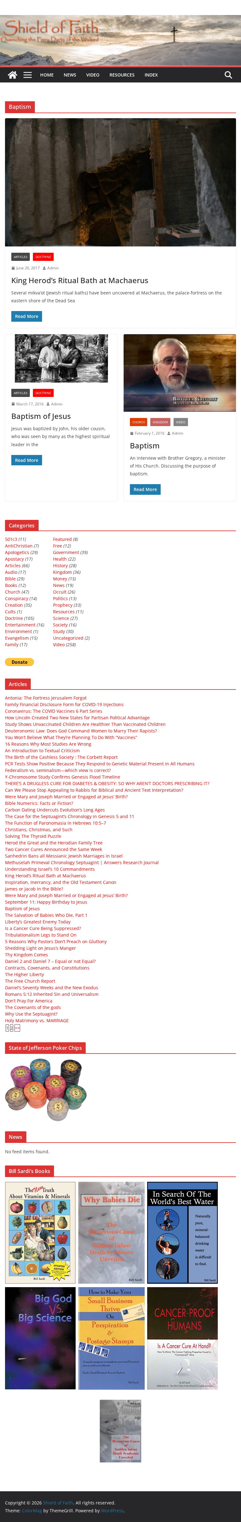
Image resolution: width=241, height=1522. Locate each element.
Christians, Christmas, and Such (38, 829)
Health (60, 559)
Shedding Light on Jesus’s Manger (40, 948)
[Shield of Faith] (12, 74)
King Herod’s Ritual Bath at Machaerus (79, 280)
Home (47, 75)
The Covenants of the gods (33, 1007)
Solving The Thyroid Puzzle (33, 836)
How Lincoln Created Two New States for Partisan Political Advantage (77, 718)
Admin (53, 268)
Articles (20, 257)
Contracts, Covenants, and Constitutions (47, 968)
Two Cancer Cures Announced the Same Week (53, 849)
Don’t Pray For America (28, 1001)
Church (138, 422)
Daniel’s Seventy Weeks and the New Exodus (51, 988)
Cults (10, 612)
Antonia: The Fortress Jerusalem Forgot (46, 698)
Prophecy (62, 605)
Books (11, 585)
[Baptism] (180, 373)
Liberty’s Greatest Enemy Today (38, 922)
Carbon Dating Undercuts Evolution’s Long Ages (55, 810)
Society (60, 625)
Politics (60, 598)
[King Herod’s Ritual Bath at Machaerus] (120, 182)
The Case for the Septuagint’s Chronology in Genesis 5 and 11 (69, 816)
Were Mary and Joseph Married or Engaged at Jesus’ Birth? (66, 797)
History (60, 565)
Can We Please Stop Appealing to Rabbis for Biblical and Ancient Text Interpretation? (94, 790)
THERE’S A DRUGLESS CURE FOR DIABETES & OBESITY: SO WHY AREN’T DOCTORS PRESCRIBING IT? (107, 783)
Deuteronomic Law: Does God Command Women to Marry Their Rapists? (81, 731)
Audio (11, 572)
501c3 (11, 539)
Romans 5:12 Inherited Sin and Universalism (52, 994)
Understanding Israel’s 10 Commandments (50, 869)
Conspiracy (16, 598)
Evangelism (17, 638)
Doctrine (43, 257)
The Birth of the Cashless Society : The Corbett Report (61, 757)
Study (59, 631)
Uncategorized (68, 638)
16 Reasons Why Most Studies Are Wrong (48, 744)
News (70, 75)
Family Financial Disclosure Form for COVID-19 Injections (64, 704)
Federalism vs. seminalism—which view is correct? (58, 770)
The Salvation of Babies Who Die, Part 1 (46, 915)
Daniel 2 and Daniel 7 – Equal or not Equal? (50, 961)
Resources (122, 75)
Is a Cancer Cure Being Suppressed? (43, 928)
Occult (60, 592)
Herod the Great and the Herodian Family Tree (54, 843)
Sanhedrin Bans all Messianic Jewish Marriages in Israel (64, 856)
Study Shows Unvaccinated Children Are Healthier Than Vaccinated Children (85, 724)
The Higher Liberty (24, 974)
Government (66, 552)
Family (12, 644)
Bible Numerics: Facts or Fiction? (39, 803)
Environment (18, 631)
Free (57, 546)
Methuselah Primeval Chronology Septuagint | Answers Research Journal (82, 862)
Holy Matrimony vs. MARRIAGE (37, 1020)
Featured (62, 539)
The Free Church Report (30, 981)
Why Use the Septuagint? (31, 1014)
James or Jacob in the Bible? (34, 889)
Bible (10, 579)
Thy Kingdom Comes (26, 955)
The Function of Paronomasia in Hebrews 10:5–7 (55, 823)
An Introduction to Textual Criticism (42, 750)
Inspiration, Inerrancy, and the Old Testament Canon (60, 882)
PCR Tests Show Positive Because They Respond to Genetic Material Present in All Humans (100, 764)
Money (60, 579)
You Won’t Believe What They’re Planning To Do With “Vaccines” (71, 737)
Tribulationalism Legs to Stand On (41, 935)
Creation (14, 605)
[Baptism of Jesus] (61, 358)
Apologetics (17, 552)
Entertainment (20, 625)
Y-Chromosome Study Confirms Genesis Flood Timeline (62, 777)
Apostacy (14, 559)
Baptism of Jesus (41, 416)
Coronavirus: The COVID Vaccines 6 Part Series (53, 711)
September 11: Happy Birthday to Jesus (46, 902)
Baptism (145, 445)
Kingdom (160, 422)
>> (17, 1028)
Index (151, 75)
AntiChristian (19, 546)
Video (92, 75)
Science (61, 618)
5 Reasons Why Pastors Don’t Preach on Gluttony (56, 941)
